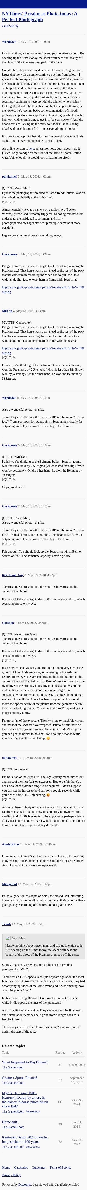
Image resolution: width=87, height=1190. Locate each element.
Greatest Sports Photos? (19, 1078)
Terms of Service (60, 1167)
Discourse (24, 1184)
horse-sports (33, 1111)
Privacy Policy (11, 1175)
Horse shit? (10, 1122)
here (31, 148)
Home (6, 1167)
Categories (21, 1167)
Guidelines (39, 1167)
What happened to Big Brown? (25, 1062)
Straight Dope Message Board (21, 4)
